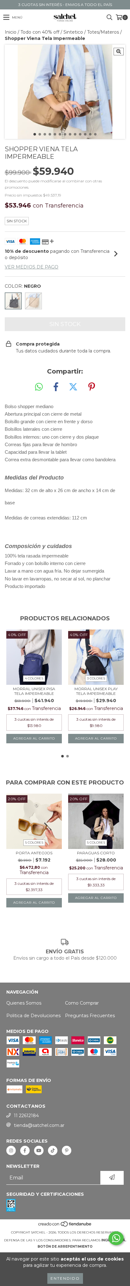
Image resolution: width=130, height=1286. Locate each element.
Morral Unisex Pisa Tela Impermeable (34, 691)
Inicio (10, 32)
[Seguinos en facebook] (25, 1150)
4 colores (34, 678)
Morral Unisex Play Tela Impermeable (96, 691)
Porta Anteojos (34, 853)
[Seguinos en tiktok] (52, 1150)
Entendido (65, 1278)
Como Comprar (82, 1003)
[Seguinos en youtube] (39, 1150)
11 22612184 (26, 1115)
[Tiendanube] (65, 1226)
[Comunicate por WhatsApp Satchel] (116, 1238)
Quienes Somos (23, 1003)
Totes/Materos (103, 32)
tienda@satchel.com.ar (39, 1125)
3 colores (96, 678)
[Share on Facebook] (56, 387)
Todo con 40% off (40, 32)
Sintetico (73, 32)
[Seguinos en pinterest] (66, 1150)
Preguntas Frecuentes (90, 1015)
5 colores (34, 842)
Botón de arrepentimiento (65, 1246)
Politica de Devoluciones (33, 1015)
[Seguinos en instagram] (11, 1150)
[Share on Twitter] (73, 387)
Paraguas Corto (96, 853)
